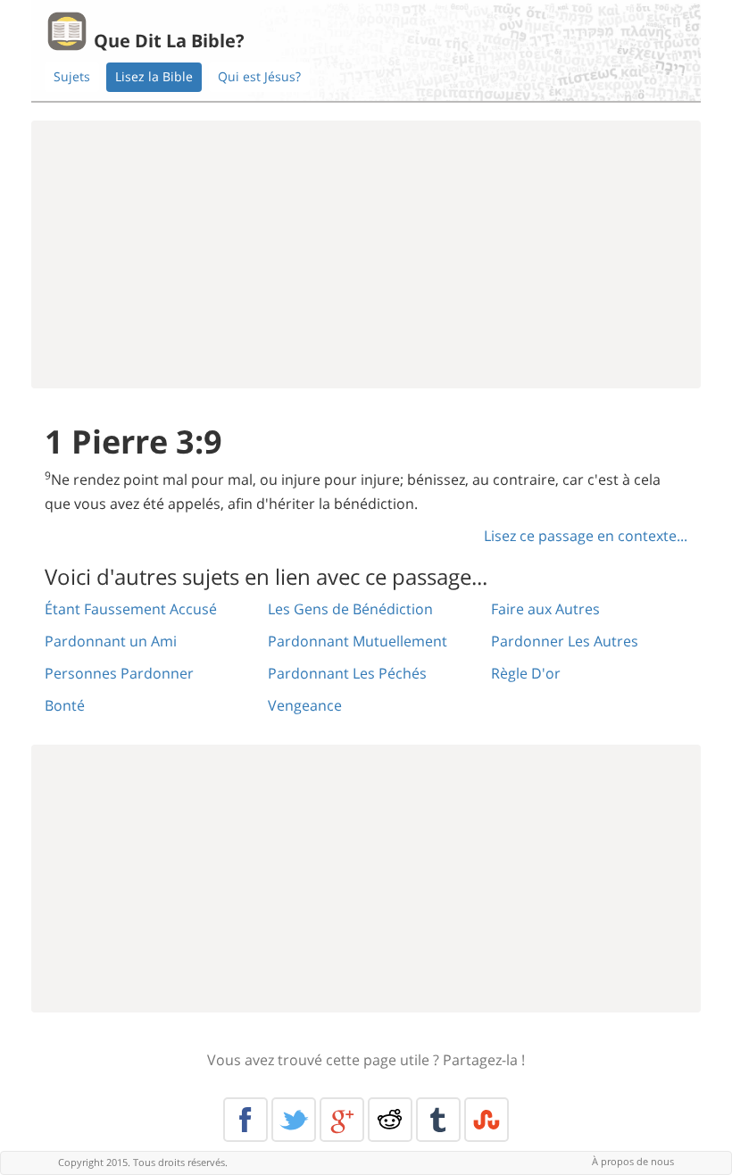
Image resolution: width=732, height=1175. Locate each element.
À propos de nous (633, 1161)
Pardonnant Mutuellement (357, 641)
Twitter (293, 1119)
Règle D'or (526, 673)
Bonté (65, 705)
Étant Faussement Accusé (131, 609)
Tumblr (438, 1119)
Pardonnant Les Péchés (347, 673)
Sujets (72, 76)
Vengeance (305, 705)
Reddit (390, 1119)
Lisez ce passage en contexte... (585, 536)
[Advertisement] (366, 254)
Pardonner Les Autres (564, 641)
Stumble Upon (486, 1119)
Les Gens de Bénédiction (350, 609)
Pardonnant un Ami (111, 641)
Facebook (245, 1119)
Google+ (342, 1119)
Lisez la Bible (154, 76)
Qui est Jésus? (259, 76)
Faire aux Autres (545, 609)
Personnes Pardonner (119, 673)
